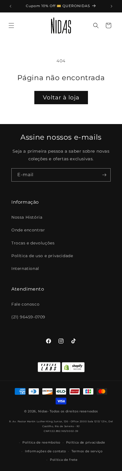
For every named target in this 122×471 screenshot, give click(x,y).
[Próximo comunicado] (111, 6)
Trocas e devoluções (32, 243)
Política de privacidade (85, 442)
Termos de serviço (87, 451)
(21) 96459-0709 (28, 316)
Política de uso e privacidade (42, 255)
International (25, 268)
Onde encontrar (28, 230)
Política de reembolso (41, 442)
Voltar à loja (61, 97)
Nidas (43, 411)
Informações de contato (45, 451)
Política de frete (64, 460)
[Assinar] (104, 175)
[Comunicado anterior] (10, 6)
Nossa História (26, 217)
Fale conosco (25, 304)
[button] (11, 25)
